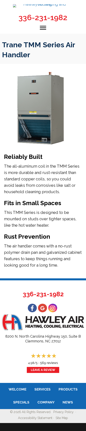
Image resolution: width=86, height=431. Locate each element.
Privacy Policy (63, 412)
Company (46, 402)
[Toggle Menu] (43, 28)
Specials (21, 402)
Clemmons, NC (37, 341)
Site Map (62, 418)
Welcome (17, 389)
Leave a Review (43, 370)
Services (42, 389)
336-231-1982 (43, 17)
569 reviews (49, 363)
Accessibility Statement (35, 418)
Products (68, 389)
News (68, 402)
